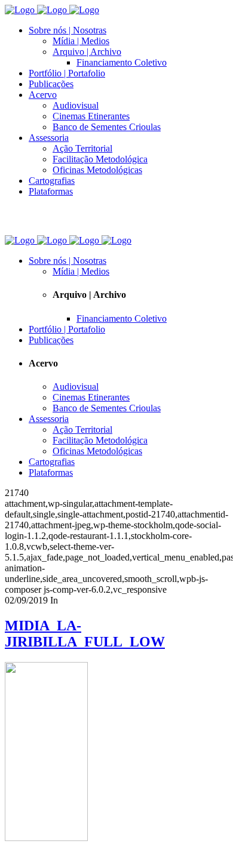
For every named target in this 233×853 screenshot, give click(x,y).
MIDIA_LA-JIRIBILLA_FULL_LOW (85, 633)
